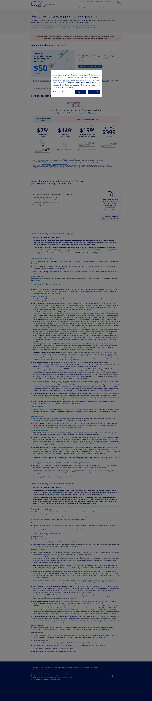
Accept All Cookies (93, 92)
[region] (76, 83)
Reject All (81, 92)
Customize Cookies (58, 92)
